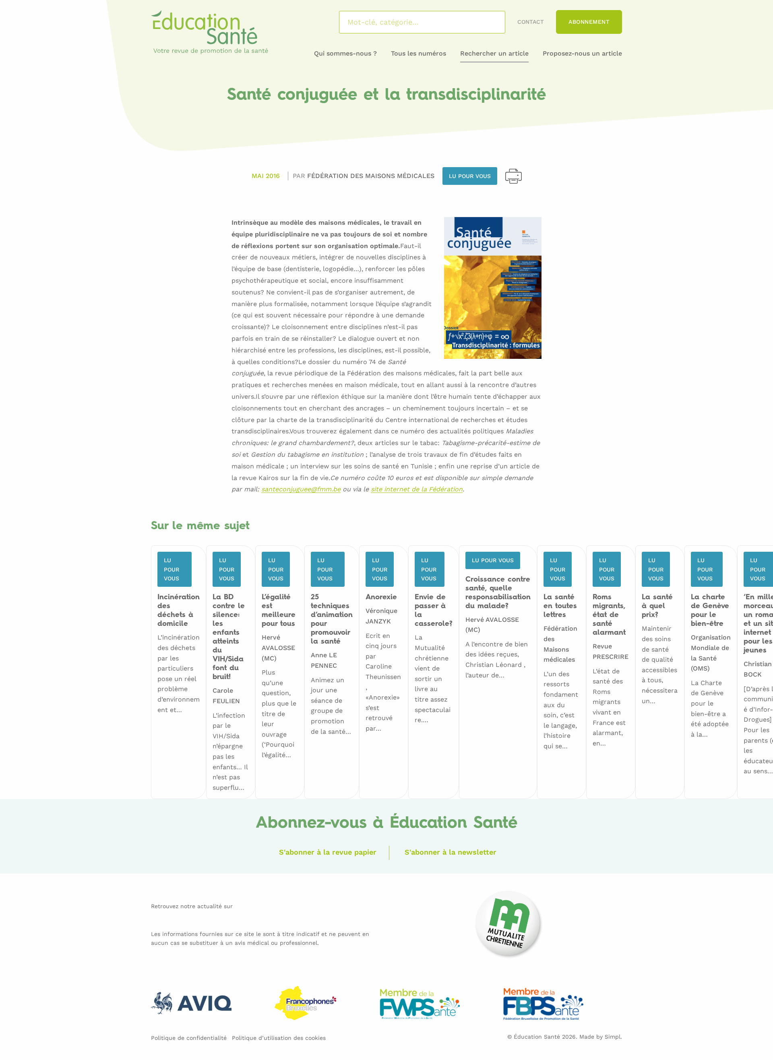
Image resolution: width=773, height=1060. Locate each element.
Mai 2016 (266, 176)
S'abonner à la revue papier (327, 852)
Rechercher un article (494, 53)
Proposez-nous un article (582, 53)
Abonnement (589, 22)
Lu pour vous (470, 176)
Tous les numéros (418, 53)
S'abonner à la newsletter (450, 852)
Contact (530, 22)
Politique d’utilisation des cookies (279, 1038)
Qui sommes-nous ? (345, 53)
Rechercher (488, 22)
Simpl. (613, 1036)
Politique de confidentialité (189, 1038)
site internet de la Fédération (417, 489)
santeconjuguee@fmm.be (301, 489)
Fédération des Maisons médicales (370, 176)
